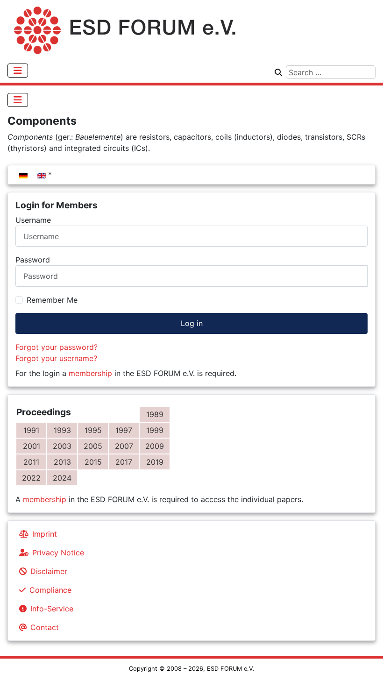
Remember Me (52, 300)
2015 (93, 462)
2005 (93, 446)
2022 (31, 477)
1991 (31, 430)
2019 (154, 462)
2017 (123, 462)
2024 (62, 477)
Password (32, 259)
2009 (154, 446)
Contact (44, 627)
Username (33, 220)
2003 (62, 446)
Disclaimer (48, 571)
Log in (192, 323)
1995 (93, 430)
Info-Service (51, 608)
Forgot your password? (56, 347)
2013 (62, 462)
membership (90, 373)
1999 (154, 430)
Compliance (50, 590)
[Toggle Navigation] (17, 71)
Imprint (44, 534)
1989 (154, 414)
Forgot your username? (56, 358)
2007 (124, 446)
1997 (123, 430)
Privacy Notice (58, 552)
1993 (62, 430)
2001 (31, 446)
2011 (31, 462)
